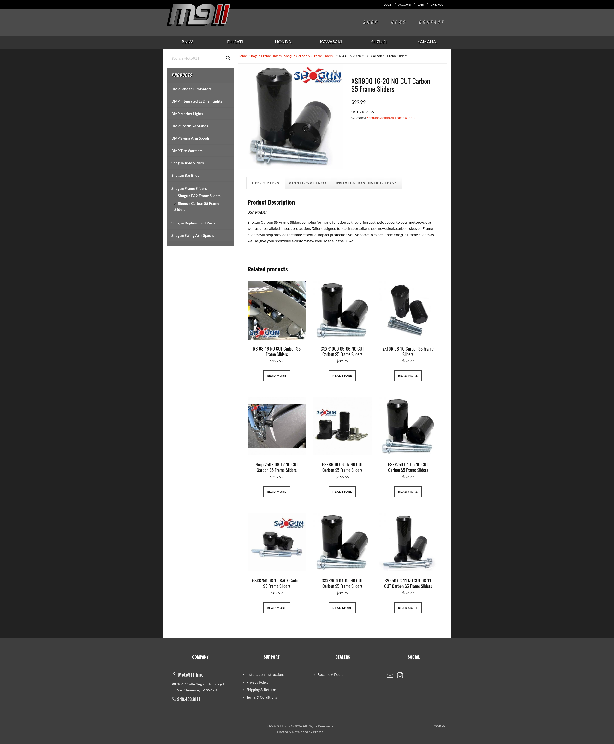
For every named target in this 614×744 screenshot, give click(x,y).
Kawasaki (331, 41)
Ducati (235, 41)
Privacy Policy (257, 682)
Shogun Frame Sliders (265, 56)
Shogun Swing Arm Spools (192, 235)
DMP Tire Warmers (187, 150)
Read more (277, 375)
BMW (187, 41)
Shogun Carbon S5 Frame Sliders (308, 56)
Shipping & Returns (261, 689)
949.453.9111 (188, 699)
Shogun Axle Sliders (187, 163)
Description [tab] (266, 183)
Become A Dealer (331, 674)
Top (438, 726)
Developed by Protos (307, 732)
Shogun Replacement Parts (193, 223)
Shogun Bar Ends (185, 175)
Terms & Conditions (261, 697)
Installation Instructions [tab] (366, 183)
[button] (335, 71)
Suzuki (379, 41)
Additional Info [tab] (307, 183)
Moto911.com (210, 15)
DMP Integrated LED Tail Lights (196, 101)
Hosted (282, 732)
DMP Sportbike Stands (189, 126)
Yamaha (427, 41)
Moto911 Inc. (190, 674)
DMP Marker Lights (187, 113)
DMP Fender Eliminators (191, 89)
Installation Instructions (265, 674)
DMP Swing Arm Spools (190, 138)
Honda (283, 41)
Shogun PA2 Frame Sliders (199, 195)
